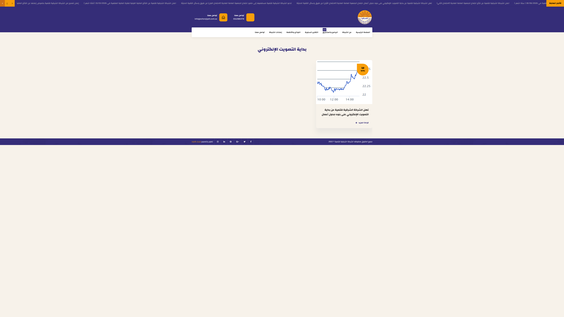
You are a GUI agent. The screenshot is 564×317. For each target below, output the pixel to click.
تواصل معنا (260, 32)
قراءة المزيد (364, 122)
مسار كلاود (196, 141)
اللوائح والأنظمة (293, 32)
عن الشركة (346, 32)
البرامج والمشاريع (330, 31)
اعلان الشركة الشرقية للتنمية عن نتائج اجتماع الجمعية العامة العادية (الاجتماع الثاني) (482, 3)
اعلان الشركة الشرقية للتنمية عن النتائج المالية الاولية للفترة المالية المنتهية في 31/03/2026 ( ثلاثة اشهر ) (140, 3)
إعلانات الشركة (275, 32)
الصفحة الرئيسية (363, 32)
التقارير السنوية (311, 32)
